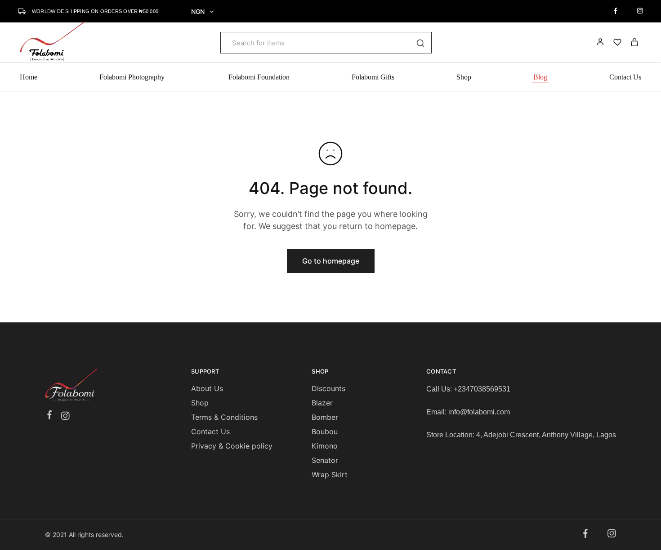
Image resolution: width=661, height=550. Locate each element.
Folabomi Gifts (373, 77)
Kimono (325, 445)
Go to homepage (330, 260)
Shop (463, 77)
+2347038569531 (482, 389)
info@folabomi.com (479, 412)
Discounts (328, 388)
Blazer (322, 402)
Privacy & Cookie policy (231, 445)
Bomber (325, 417)
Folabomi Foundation (259, 77)
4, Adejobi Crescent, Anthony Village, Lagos (546, 435)
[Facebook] (50, 416)
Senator (325, 460)
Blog (540, 77)
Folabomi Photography (132, 77)
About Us (207, 388)
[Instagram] (65, 417)
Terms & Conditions (224, 417)
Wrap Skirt (330, 474)
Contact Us (625, 77)
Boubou (325, 431)
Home (28, 77)
